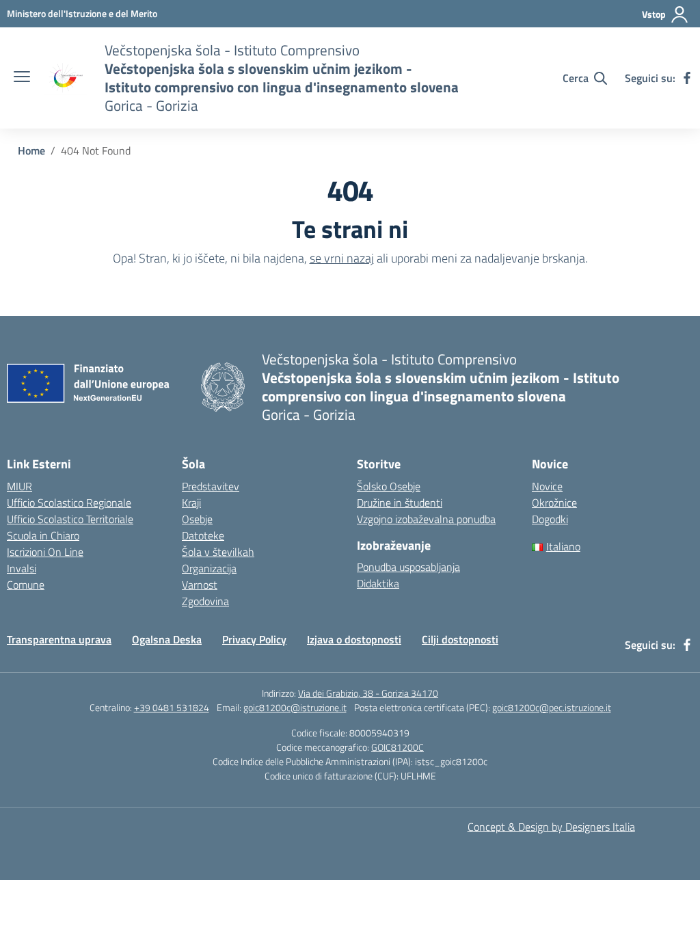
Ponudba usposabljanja (408, 567)
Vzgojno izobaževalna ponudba (426, 519)
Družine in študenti (399, 502)
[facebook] (687, 78)
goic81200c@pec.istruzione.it (551, 707)
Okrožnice (554, 502)
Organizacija (209, 568)
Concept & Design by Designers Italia (551, 826)
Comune (25, 584)
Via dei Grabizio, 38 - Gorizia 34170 (368, 693)
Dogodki (550, 519)
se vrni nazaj (342, 258)
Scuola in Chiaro (43, 535)
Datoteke (203, 535)
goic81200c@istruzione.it (295, 707)
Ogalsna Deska (167, 639)
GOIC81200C (397, 747)
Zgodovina (205, 601)
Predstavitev (210, 486)
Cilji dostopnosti (460, 639)
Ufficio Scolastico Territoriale (70, 519)
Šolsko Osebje (388, 486)
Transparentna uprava (59, 639)
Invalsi (21, 568)
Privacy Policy (254, 639)
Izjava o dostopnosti (354, 639)
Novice (547, 486)
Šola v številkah (218, 552)
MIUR (19, 486)
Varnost (199, 584)
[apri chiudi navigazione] (22, 78)
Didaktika (378, 583)
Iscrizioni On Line (45, 552)
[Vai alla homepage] (66, 78)
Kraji (191, 502)
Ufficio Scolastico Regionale (69, 502)
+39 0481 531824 (171, 707)
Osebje (197, 519)
